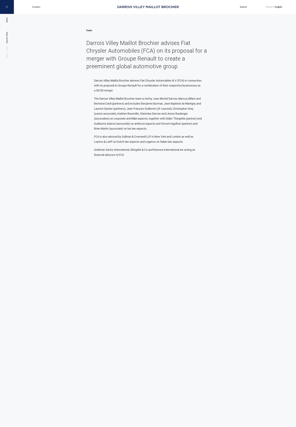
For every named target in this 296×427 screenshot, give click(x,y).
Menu (7, 19)
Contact (36, 7)
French (269, 7)
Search (243, 7)
